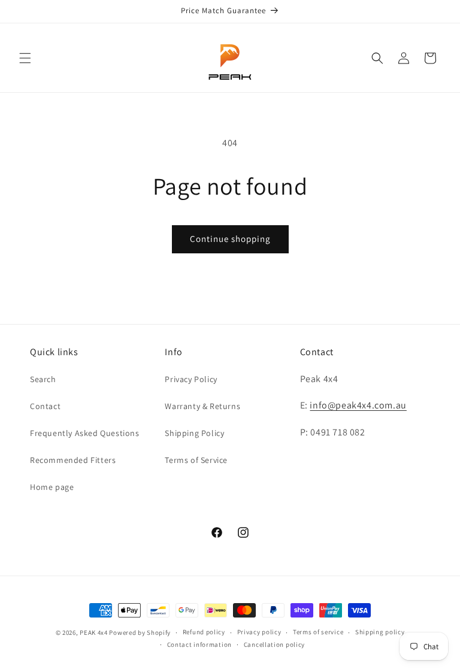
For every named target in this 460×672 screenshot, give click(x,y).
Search (43, 379)
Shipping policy (380, 632)
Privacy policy (259, 632)
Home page (52, 487)
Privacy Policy (191, 379)
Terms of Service (196, 460)
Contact (45, 406)
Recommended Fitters (73, 460)
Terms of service (318, 632)
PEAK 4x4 (94, 632)
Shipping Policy (194, 433)
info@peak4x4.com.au (358, 405)
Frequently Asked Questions (85, 433)
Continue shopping (230, 238)
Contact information (199, 644)
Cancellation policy (274, 644)
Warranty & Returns (202, 406)
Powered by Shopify (140, 632)
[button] (25, 58)
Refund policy (204, 632)
